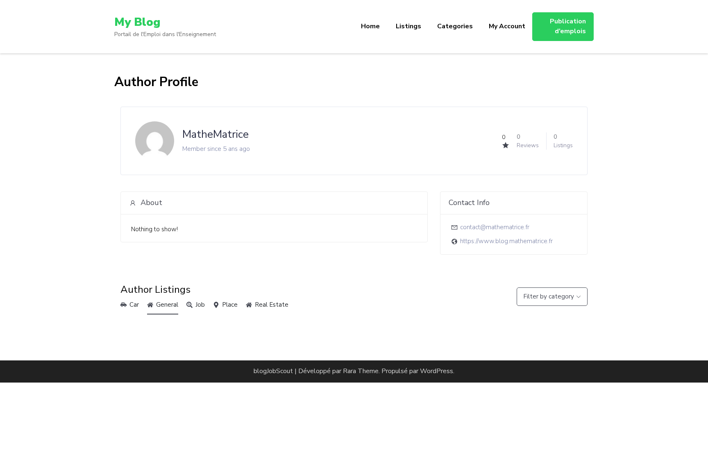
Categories (455, 26)
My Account (507, 26)
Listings (408, 26)
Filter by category (548, 296)
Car (134, 305)
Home (370, 26)
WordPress (436, 371)
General (167, 305)
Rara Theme (361, 371)
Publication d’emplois (568, 26)
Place (230, 305)
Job (200, 305)
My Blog (137, 22)
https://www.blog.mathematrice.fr (506, 241)
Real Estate (271, 305)
